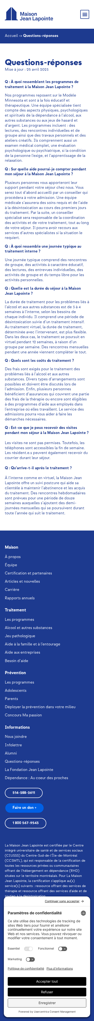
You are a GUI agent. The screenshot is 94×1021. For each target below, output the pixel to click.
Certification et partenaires (28, 573)
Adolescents (16, 690)
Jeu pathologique (20, 636)
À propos (13, 557)
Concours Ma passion (23, 715)
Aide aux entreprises (22, 652)
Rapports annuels (20, 598)
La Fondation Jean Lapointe (29, 770)
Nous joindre (16, 736)
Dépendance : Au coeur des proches (36, 778)
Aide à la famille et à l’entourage (32, 644)
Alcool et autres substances (28, 628)
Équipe (11, 565)
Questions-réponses (22, 761)
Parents (11, 699)
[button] (84, 14)
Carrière (12, 589)
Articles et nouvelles (22, 581)
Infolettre (13, 745)
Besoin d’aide (16, 661)
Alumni (11, 753)
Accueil (11, 36)
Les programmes (19, 619)
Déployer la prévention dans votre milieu (40, 707)
